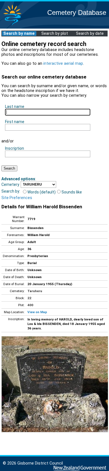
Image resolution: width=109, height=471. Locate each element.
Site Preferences (16, 197)
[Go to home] (12, 25)
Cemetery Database (76, 12)
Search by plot (54, 33)
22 (29, 298)
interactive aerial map (63, 63)
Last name (14, 106)
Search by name (19, 33)
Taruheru (34, 291)
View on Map (37, 312)
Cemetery (10, 184)
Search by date (90, 33)
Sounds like (71, 192)
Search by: (10, 191)
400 (30, 305)
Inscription (14, 148)
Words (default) (41, 192)
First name (14, 121)
